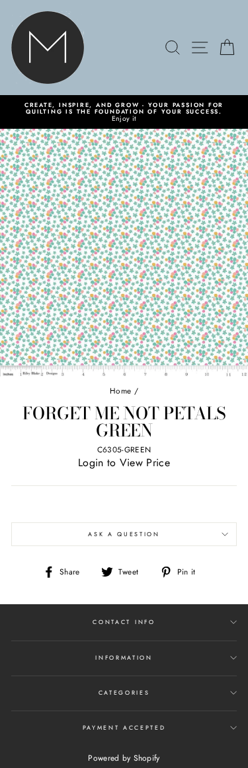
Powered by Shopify (123, 758)
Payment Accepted (124, 727)
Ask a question (124, 534)
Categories (124, 692)
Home (120, 390)
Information (123, 657)
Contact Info (124, 621)
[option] (124, 112)
